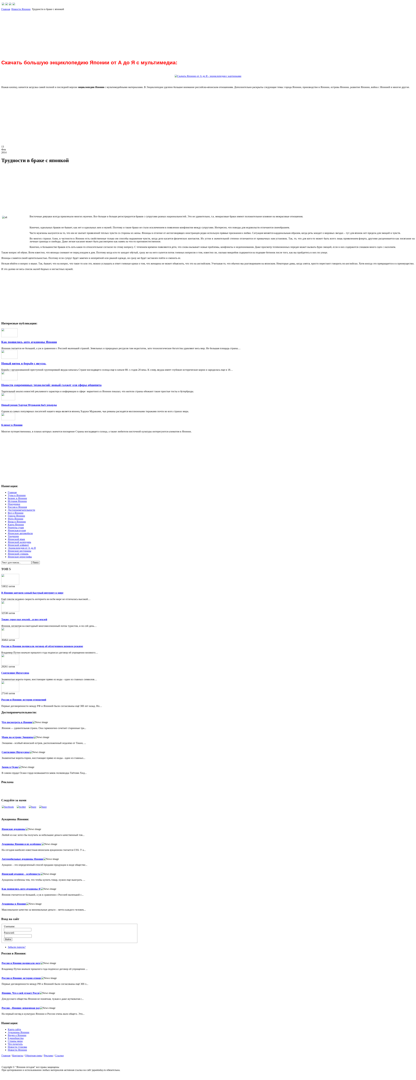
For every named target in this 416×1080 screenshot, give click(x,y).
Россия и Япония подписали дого (21, 963)
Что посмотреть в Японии (17, 722)
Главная (5, 9)
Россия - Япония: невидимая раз (21, 1008)
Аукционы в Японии (14, 903)
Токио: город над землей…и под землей (24, 619)
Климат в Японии (11, 425)
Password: (9, 932)
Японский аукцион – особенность (21, 874)
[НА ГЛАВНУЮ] (3, 4)
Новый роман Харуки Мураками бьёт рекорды (29, 405)
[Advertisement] (98, 33)
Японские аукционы (13, 829)
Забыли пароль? (17, 947)
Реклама (48, 1055)
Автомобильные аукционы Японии (22, 859)
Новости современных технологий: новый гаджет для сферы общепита (51, 385)
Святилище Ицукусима (15, 672)
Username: (9, 926)
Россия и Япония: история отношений (23, 699)
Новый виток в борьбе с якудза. (23, 363)
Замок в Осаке (10, 767)
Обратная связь (33, 1055)
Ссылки (59, 1055)
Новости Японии (21, 9)
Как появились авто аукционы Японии (29, 342)
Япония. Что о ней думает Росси (20, 993)
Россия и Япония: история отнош (21, 978)
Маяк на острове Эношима (17, 737)
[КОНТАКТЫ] (10, 4)
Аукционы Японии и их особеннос (21, 844)
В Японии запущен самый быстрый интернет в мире (32, 592)
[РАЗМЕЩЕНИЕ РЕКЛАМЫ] (14, 4)
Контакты (17, 1055)
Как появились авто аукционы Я (21, 889)
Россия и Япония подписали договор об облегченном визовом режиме (42, 646)
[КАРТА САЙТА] (6, 4)
